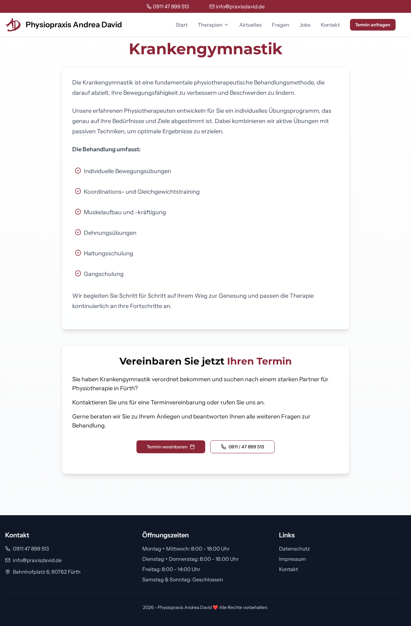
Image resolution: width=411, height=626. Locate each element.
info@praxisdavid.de (37, 560)
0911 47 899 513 (31, 548)
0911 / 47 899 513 (246, 447)
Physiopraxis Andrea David (74, 24)
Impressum (292, 559)
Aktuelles (250, 25)
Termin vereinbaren (167, 447)
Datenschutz (294, 548)
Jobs (305, 25)
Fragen (280, 25)
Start (182, 25)
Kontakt (330, 25)
